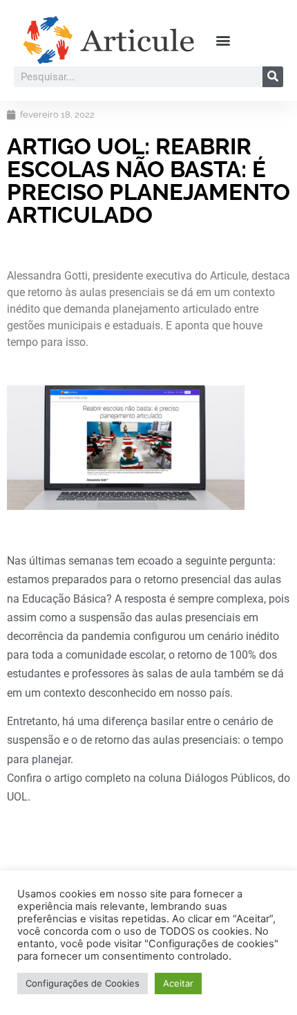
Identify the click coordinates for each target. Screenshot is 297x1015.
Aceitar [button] (178, 983)
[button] (222, 39)
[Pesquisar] (272, 76)
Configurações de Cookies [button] (83, 983)
